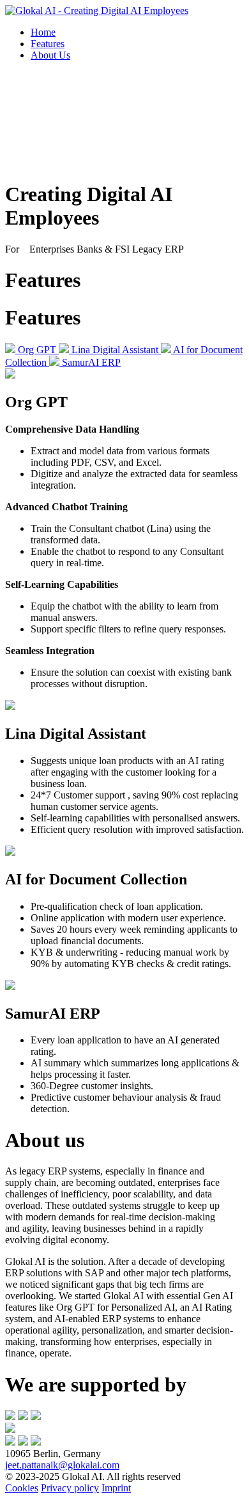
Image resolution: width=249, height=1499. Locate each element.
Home (43, 32)
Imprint (116, 1487)
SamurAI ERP (91, 362)
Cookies (21, 1487)
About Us (50, 55)
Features (47, 43)
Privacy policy (70, 1487)
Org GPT (38, 349)
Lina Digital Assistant (116, 349)
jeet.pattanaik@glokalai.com (62, 1465)
